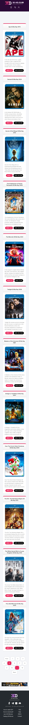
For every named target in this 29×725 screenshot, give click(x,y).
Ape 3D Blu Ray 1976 (14, 27)
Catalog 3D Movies (8, 716)
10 (12, 668)
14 (22, 668)
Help (19, 712)
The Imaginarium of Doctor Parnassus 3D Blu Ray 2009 (15, 184)
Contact (20, 716)
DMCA (19, 714)
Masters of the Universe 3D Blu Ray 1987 (14, 342)
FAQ (20, 709)
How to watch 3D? (8, 709)
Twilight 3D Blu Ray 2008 (14, 289)
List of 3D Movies (8, 714)
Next (14, 672)
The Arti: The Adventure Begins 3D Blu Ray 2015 (14, 499)
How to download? (8, 712)
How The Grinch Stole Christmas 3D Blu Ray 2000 (14, 447)
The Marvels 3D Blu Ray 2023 (14, 237)
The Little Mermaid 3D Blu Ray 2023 (14, 604)
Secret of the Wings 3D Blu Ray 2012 (14, 131)
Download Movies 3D (18, 3)
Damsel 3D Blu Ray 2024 (14, 79)
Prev (6, 658)
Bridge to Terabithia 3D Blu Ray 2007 (14, 394)
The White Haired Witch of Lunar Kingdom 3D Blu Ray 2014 (14, 552)
